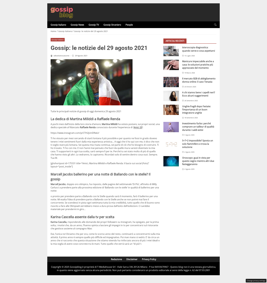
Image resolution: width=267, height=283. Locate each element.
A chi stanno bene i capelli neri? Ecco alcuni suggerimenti (198, 94)
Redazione (116, 259)
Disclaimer (132, 259)
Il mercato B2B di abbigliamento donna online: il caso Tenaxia (199, 80)
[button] (215, 24)
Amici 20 (138, 127)
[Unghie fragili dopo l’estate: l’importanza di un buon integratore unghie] (171, 110)
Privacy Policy (149, 259)
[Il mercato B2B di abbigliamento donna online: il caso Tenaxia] (171, 82)
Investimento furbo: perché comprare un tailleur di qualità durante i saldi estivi (198, 126)
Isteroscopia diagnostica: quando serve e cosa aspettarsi (198, 49)
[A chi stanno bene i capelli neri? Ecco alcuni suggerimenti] (171, 96)
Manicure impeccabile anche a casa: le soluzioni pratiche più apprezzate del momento (198, 64)
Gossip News (77, 24)
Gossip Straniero (112, 24)
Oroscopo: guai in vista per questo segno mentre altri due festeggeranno (198, 161)
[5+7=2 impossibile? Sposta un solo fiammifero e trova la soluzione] (171, 144)
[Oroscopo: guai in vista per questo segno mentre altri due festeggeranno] (171, 161)
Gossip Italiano (58, 24)
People (129, 24)
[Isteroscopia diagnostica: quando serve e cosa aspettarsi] (171, 51)
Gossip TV (94, 24)
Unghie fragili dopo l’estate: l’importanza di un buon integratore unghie (196, 109)
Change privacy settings (256, 280)
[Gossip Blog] (62, 12)
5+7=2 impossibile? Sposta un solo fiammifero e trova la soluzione (197, 144)
